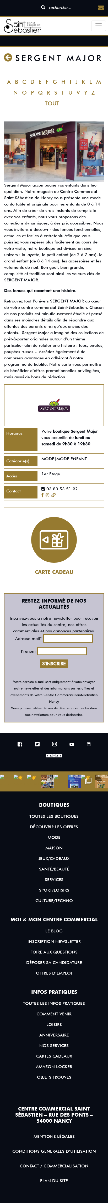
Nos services (54, 1045)
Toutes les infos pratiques (54, 1003)
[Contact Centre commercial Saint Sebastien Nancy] (101, 8)
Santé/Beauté (54, 868)
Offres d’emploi (54, 972)
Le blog (54, 930)
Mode (54, 837)
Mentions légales (54, 1136)
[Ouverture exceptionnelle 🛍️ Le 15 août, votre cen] (61, 781)
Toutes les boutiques (54, 816)
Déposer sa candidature (54, 962)
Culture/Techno (54, 900)
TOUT (52, 103)
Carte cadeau (54, 572)
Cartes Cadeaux (54, 1056)
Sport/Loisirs (54, 889)
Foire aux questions (54, 951)
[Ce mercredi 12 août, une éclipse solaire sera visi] (47, 781)
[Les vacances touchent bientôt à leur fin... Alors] (7, 781)
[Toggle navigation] (98, 26)
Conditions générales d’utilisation (54, 1151)
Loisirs (54, 1024)
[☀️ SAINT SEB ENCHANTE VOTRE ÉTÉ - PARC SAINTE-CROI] (34, 781)
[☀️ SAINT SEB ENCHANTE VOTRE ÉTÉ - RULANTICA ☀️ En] (74, 781)
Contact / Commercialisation (54, 1165)
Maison (54, 847)
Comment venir (54, 1013)
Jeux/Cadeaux (54, 858)
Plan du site (54, 1180)
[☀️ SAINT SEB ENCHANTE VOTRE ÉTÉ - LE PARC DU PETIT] (20, 781)
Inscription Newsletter (54, 941)
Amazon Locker (54, 1066)
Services (54, 879)
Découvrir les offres (54, 826)
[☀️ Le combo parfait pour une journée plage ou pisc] (88, 781)
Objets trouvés (54, 1077)
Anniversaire (54, 1035)
